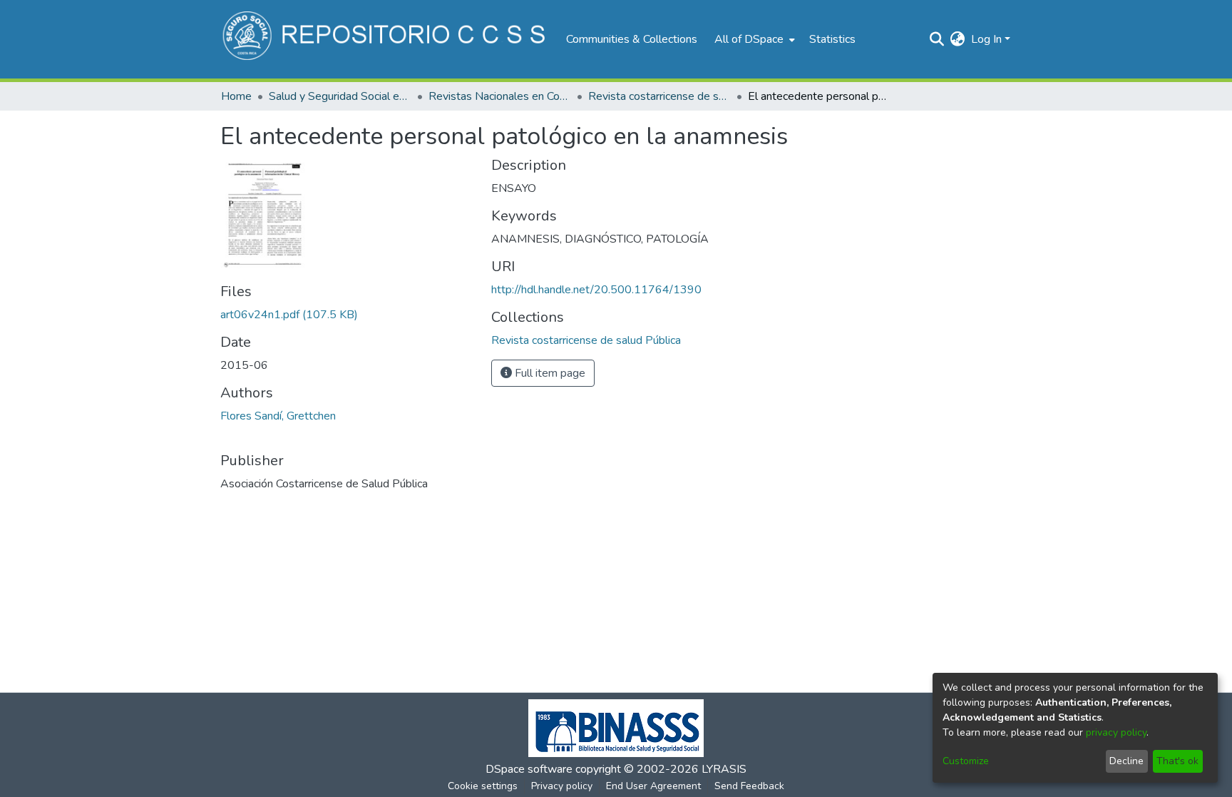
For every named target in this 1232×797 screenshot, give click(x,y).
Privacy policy (561, 786)
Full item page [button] (548, 373)
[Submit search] (937, 39)
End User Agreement (653, 786)
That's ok (1177, 761)
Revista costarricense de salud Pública (659, 96)
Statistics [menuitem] (832, 39)
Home (236, 96)
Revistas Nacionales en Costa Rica (499, 96)
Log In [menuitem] (986, 39)
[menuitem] (753, 39)
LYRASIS (724, 769)
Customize (966, 761)
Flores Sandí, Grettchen (278, 416)
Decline (1126, 761)
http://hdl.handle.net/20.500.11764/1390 (596, 290)
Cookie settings (483, 786)
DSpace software (529, 769)
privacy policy (1116, 732)
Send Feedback (749, 786)
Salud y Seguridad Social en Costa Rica (340, 96)
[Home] (386, 39)
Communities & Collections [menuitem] (631, 39)
